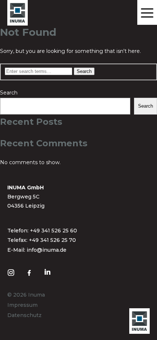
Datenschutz (24, 315)
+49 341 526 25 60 (53, 230)
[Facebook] (31, 272)
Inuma (36, 294)
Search (9, 92)
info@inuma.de (46, 250)
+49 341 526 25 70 (52, 240)
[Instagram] (12, 272)
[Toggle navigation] (147, 12)
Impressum (22, 305)
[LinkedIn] (49, 271)
